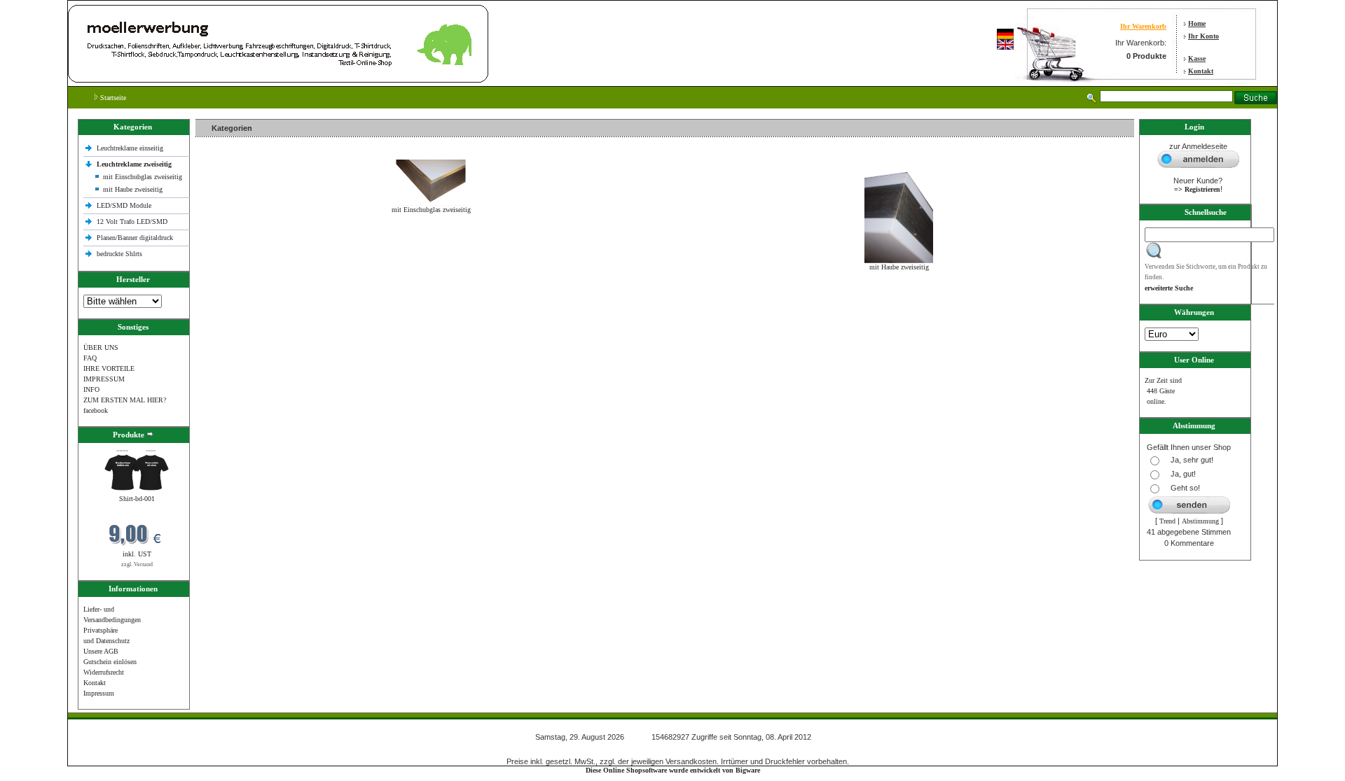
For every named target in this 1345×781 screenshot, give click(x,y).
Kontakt (1200, 71)
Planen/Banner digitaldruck (135, 237)
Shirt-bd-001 (137, 498)
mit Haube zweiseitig (133, 189)
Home (1197, 23)
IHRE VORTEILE (108, 368)
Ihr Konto (1203, 36)
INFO (91, 389)
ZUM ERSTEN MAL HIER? (124, 400)
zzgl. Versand (137, 564)
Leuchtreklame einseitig (131, 148)
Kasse (1197, 58)
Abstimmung (1200, 521)
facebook (95, 410)
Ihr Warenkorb (1143, 26)
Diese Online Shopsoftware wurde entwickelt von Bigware (673, 770)
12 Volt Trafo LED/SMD (132, 221)
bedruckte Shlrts (119, 254)
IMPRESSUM (104, 379)
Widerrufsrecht (103, 672)
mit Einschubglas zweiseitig (142, 177)
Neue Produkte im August (236, 297)
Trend (1167, 521)
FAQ (90, 358)
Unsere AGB (100, 651)
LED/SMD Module (124, 205)
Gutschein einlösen (110, 662)
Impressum (98, 693)
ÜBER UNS (100, 347)
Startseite (112, 97)
